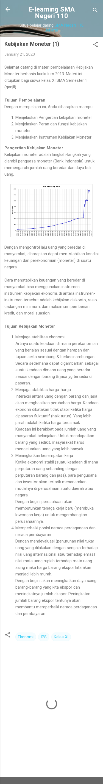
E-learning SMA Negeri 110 (51, 12)
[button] (95, 45)
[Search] (95, 11)
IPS (44, 636)
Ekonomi (26, 636)
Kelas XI (61, 636)
